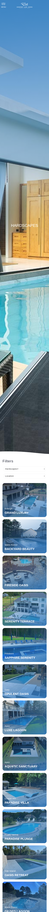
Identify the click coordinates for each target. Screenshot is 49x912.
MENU (3, 7)
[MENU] (3, 4)
